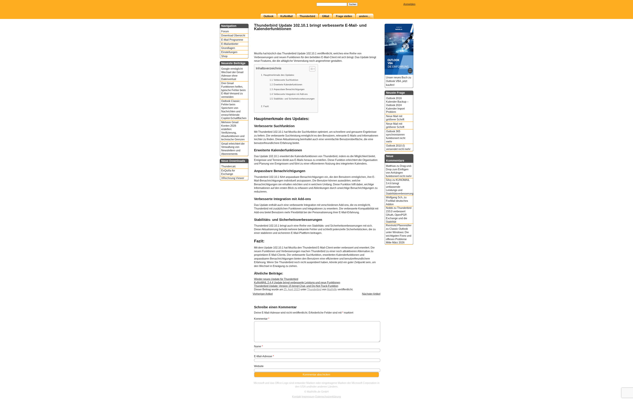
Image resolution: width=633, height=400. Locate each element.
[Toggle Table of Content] (311, 69)
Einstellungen (229, 52)
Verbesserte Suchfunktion (286, 80)
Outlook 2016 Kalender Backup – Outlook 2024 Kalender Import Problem (397, 105)
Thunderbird (307, 16)
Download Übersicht (233, 35)
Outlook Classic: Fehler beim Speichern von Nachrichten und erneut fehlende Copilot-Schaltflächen (233, 110)
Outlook (268, 16)
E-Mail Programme (232, 39)
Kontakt (296, 396)
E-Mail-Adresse (264, 356)
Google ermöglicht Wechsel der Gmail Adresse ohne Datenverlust (232, 73)
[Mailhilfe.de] (238, 8)
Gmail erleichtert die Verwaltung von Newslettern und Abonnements (233, 148)
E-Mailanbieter (229, 43)
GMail (325, 16)
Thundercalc (228, 166)
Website (259, 366)
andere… (364, 16)
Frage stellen (344, 16)
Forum (225, 31)
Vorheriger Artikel (263, 293)
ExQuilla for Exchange (228, 172)
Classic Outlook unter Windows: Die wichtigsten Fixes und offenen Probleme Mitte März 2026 (398, 235)
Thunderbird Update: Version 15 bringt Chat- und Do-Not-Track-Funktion (296, 286)
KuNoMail (286, 16)
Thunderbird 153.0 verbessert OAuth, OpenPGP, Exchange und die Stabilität (398, 215)
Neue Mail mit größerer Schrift (395, 118)
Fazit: (266, 106)
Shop (224, 56)
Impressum (308, 396)
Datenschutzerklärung (328, 396)
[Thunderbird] (370, 50)
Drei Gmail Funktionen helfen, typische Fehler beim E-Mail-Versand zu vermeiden (233, 90)
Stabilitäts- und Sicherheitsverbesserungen (294, 98)
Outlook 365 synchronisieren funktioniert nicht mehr (395, 136)
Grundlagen (228, 48)
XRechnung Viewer (232, 178)
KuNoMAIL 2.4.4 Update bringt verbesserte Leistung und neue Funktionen (297, 282)
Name (258, 346)
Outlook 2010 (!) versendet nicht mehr (398, 147)
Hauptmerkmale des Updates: (279, 75)
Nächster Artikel (371, 293)
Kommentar (261, 318)
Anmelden (409, 4)
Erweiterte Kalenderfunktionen (288, 84)
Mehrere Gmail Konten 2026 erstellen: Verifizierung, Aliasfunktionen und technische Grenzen (233, 131)
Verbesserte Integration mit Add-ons (291, 94)
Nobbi (389, 208)
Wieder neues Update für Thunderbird (276, 279)
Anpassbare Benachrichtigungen (289, 89)
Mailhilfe (332, 289)
